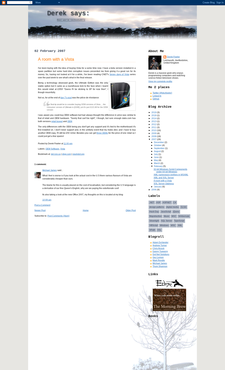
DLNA (184, 207)
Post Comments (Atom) (58, 216)
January (158, 186)
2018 (154, 115)
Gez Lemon (158, 257)
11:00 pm (68, 143)
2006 (154, 189)
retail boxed (57, 121)
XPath (152, 230)
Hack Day (154, 211)
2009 (154, 133)
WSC (173, 225)
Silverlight (154, 221)
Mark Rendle (159, 260)
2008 (154, 136)
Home (86, 210)
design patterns (156, 207)
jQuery (176, 211)
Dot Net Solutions (161, 254)
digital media (172, 207)
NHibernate (183, 216)
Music (166, 216)
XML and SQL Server (164, 177)
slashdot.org (78, 154)
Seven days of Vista (119, 74)
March (157, 163)
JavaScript (166, 211)
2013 (154, 121)
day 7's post (66, 97)
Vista (62, 149)
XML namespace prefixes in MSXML (171, 174)
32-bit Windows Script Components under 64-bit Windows (170, 170)
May (156, 160)
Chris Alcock (158, 248)
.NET (151, 202)
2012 (154, 124)
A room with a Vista (56, 59)
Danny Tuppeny (160, 251)
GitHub (156, 99)
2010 (154, 130)
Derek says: (68, 13)
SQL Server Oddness (164, 183)
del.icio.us (56, 154)
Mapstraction (155, 216)
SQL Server (166, 221)
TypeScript (179, 221)
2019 (154, 112)
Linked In (157, 96)
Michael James (49, 170)
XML (180, 225)
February (158, 166)
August (157, 151)
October (158, 145)
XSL (159, 230)
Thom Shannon (160, 266)
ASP (158, 202)
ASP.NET (167, 202)
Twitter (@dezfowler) (162, 93)
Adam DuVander (160, 242)
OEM (69, 121)
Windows (164, 225)
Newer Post (40, 210)
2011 (154, 127)
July (156, 154)
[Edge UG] (169, 287)
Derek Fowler (173, 57)
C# (174, 202)
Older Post (131, 210)
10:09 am (46, 200)
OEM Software (52, 149)
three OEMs (102, 133)
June (156, 157)
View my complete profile (160, 81)
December (159, 142)
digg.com (66, 154)
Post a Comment (42, 205)
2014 (154, 118)
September (159, 148)
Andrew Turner (160, 245)
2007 (154, 139)
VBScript (153, 225)
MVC (174, 216)
